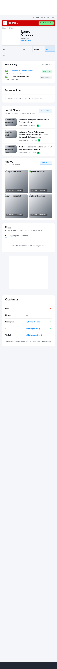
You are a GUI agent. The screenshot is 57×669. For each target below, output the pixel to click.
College (35, 17)
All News (46, 111)
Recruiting (45, 17)
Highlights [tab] (14, 236)
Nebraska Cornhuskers (22, 71)
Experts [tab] (24, 236)
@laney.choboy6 (34, 335)
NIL (53, 17)
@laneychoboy (33, 322)
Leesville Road (26, 40)
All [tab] (6, 236)
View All (46, 162)
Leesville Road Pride (21, 77)
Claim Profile (46, 23)
